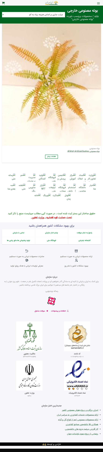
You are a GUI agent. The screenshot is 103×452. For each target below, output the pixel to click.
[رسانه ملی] (11, 178)
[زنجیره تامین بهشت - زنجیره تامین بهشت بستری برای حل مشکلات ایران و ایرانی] (51, 3)
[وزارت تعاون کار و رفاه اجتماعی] (92, 178)
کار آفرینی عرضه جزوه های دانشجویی (81, 429)
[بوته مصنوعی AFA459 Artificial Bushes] (51, 83)
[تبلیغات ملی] (51, 188)
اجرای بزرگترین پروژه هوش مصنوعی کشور (80, 410)
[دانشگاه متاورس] (82, 188)
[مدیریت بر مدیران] (31, 178)
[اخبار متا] (92, 188)
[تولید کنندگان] (41, 178)
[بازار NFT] (41, 188)
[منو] (98, 3)
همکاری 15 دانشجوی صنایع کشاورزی (82, 424)
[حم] (21, 178)
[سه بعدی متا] (11, 188)
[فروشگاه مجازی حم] (62, 188)
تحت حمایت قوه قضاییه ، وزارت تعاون (51, 218)
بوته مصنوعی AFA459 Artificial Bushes (83, 151)
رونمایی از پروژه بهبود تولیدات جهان (82, 433)
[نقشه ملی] (21, 188)
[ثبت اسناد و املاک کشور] (82, 178)
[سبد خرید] (3, 3)
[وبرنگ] (47, 198)
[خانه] (36, 198)
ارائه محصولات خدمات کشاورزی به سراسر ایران (77, 415)
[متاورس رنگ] (31, 188)
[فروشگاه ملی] (51, 178)
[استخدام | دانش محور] (72, 188)
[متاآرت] (57, 198)
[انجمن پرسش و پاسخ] (62, 178)
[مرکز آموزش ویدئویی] (72, 178)
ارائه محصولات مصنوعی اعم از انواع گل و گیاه (78, 419)
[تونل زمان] (67, 198)
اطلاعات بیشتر (51, 156)
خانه (96, 16)
